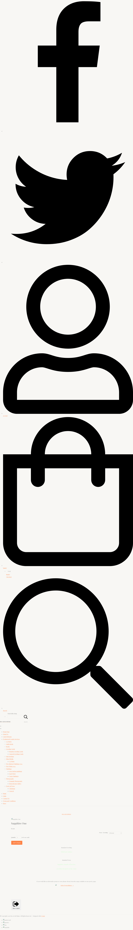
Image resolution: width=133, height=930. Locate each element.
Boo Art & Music (66, 814)
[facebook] (68, 131)
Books (8, 746)
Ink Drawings (10, 756)
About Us (5, 734)
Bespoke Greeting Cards (16, 751)
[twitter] (68, 262)
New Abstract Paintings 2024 (14, 764)
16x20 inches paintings (15, 771)
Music (4, 793)
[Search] (26, 716)
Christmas (12, 788)
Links (4, 796)
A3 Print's (8, 742)
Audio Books (9, 744)
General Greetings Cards (16, 754)
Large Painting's (13, 776)
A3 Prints (11, 761)
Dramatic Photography (15, 781)
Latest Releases (7, 737)
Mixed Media (9, 759)
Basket (8, 574)
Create (43, 916)
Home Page (6, 732)
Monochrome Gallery (15, 784)
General (11, 791)
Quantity (13, 837)
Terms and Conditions (9, 801)
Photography (10, 779)
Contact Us (6, 798)
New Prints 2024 (10, 766)
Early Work (12, 774)
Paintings (8, 769)
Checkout (9, 577)
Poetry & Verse (10, 786)
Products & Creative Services (11, 739)
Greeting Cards (10, 749)
